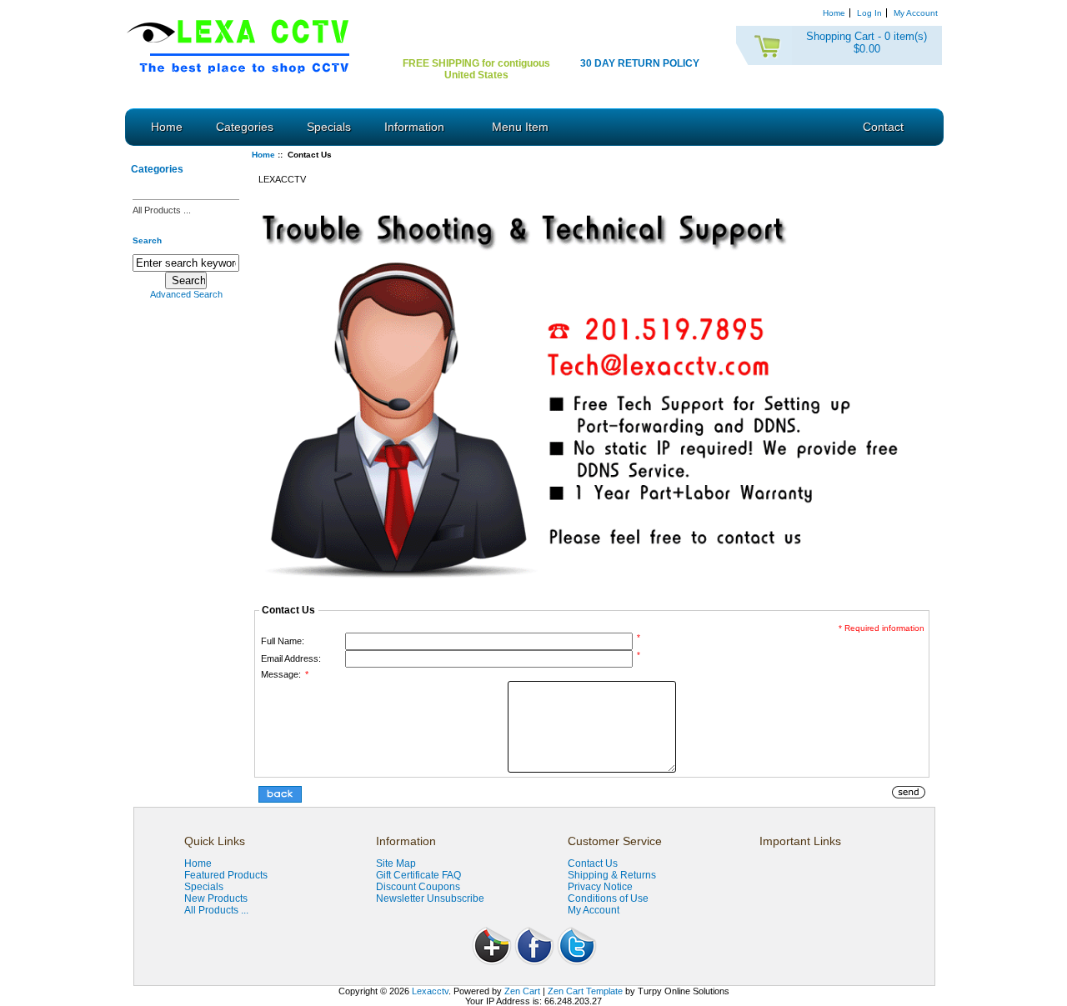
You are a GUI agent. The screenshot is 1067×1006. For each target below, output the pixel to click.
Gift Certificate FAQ (418, 875)
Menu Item (520, 126)
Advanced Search (186, 294)
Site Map (396, 863)
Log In (869, 13)
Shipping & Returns (612, 875)
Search (147, 239)
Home (834, 13)
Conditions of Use (608, 898)
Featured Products (226, 875)
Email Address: (291, 658)
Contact (883, 126)
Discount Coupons (418, 887)
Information (414, 126)
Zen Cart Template (585, 991)
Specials (329, 126)
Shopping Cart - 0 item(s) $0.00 (866, 42)
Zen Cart (522, 991)
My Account (916, 13)
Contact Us (593, 863)
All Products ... (162, 210)
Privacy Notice (600, 887)
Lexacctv (430, 991)
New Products (216, 898)
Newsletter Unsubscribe (430, 898)
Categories (244, 126)
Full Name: (282, 641)
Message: (285, 674)
